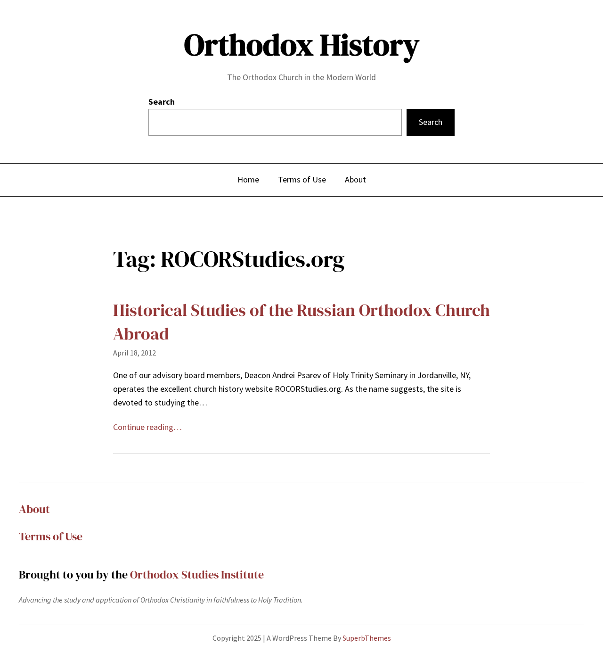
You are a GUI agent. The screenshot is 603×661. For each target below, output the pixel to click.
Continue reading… (147, 426)
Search (161, 101)
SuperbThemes (366, 638)
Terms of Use (50, 536)
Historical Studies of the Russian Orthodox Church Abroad (301, 321)
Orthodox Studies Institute (197, 574)
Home (248, 179)
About (34, 509)
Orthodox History (301, 44)
